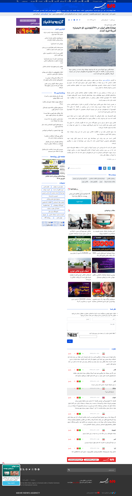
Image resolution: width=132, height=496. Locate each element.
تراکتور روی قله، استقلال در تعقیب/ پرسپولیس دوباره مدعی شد (53, 137)
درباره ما (33, 480)
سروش (79, 1)
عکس (49, 11)
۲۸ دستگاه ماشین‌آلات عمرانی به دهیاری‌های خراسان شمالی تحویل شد (53, 79)
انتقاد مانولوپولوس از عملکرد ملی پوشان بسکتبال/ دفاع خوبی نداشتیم (52, 73)
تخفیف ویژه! (11, 483)
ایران (101, 182)
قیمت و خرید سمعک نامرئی (56, 215)
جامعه (78, 11)
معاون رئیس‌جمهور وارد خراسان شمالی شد (53, 68)
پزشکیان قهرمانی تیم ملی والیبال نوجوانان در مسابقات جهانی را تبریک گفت (53, 144)
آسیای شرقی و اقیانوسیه (95, 14)
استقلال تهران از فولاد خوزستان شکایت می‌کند (52, 103)
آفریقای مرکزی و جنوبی (58, 14)
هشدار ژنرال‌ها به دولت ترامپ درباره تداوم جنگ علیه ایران (53, 33)
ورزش (67, 11)
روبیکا (50, 1)
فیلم (46, 11)
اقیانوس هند (93, 182)
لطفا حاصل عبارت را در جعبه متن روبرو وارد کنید (102, 333)
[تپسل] (69, 189)
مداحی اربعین (46, 193)
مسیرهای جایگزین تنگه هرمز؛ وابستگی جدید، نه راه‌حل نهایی (53, 109)
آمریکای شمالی (44, 14)
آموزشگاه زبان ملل (53, 212)
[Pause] (94, 202)
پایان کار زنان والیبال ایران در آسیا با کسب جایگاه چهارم (53, 97)
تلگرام (85, 1)
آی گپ (73, 1)
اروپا (50, 14)
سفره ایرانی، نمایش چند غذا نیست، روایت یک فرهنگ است (53, 120)
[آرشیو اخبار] (20, 469)
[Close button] (19, 463)
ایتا (44, 1)
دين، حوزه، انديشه (98, 11)
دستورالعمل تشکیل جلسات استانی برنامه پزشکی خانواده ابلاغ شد (54, 39)
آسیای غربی (85, 14)
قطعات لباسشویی (46, 202)
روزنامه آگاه (47, 218)
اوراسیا (80, 14)
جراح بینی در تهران (58, 187)
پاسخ (69, 354)
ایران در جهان (105, 14)
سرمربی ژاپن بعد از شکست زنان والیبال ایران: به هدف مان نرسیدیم (52, 150)
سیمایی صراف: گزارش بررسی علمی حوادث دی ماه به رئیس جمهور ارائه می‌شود (54, 86)
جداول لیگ (33, 1)
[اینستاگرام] (32, 469)
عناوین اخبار (112, 14)
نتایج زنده (41, 1)
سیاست (63, 11)
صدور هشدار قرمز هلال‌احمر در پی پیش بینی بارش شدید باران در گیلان (52, 48)
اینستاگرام (62, 1)
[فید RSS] (23, 469)
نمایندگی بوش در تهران (53, 208)
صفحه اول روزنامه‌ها (57, 156)
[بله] (35, 469)
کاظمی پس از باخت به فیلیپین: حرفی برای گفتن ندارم (53, 54)
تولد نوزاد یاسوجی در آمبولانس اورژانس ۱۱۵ (52, 131)
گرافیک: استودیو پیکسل (92, 493)
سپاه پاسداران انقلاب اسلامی (97, 178)
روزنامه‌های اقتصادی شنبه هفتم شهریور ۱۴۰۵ (54, 177)
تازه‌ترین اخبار (60, 29)
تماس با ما (25, 480)
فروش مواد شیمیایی (58, 202)
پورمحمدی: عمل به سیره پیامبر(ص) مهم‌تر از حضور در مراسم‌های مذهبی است (53, 61)
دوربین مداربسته (53, 196)
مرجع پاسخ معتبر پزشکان (53, 199)
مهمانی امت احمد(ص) (57, 44)
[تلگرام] (38, 469)
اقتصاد (74, 11)
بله (68, 1)
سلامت (82, 11)
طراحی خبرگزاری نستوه (107, 493)
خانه (114, 11)
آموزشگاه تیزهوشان (58, 205)
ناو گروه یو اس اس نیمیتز (80, 178)
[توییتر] (29, 469)
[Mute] (97, 202)
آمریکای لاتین (36, 14)
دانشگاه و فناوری (89, 11)
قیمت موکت (46, 190)
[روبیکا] (26, 469)
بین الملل (112, 20)
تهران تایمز (59, 218)
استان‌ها (54, 11)
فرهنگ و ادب (109, 11)
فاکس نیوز (85, 182)
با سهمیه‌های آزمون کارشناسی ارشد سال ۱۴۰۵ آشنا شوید (52, 126)
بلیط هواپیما (46, 205)
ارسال (69, 341)
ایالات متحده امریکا (110, 182)
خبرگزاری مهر (107, 80)
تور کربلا (62, 193)
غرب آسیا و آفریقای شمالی (71, 14)
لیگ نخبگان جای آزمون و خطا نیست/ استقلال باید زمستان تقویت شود (53, 114)
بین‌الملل (59, 11)
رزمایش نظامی (111, 178)
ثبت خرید (79, 201)
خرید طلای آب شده (58, 190)
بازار (71, 11)
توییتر (55, 1)
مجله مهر (42, 11)
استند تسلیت (54, 193)
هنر (104, 11)
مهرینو (44, 215)
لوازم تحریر (46, 187)
